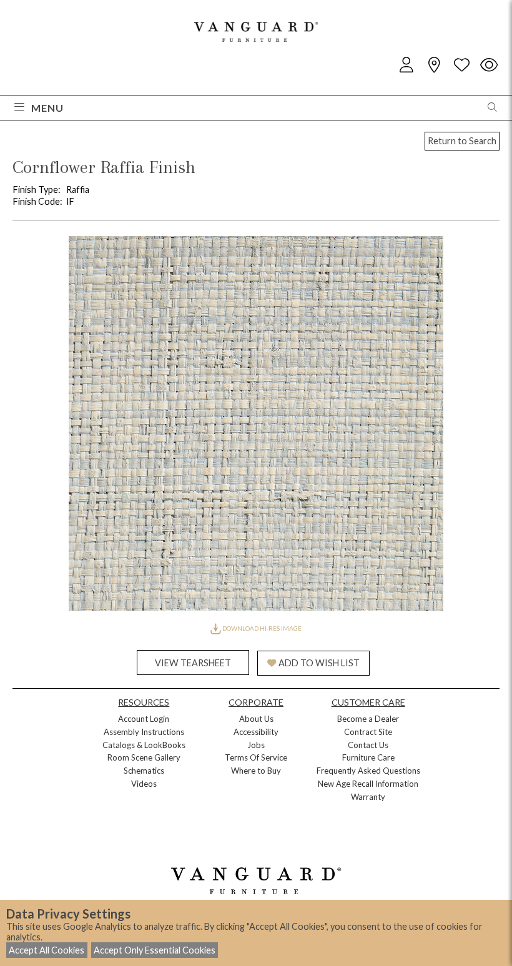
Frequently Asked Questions (368, 771)
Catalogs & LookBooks (143, 745)
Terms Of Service (256, 757)
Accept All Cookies (46, 950)
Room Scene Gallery (143, 757)
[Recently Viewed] (489, 65)
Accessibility (256, 732)
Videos (144, 784)
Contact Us (368, 745)
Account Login (143, 719)
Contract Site (368, 732)
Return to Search (462, 141)
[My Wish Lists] (461, 65)
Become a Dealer (368, 719)
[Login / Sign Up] (406, 65)
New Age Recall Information (368, 784)
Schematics (144, 771)
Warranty (368, 797)
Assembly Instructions (144, 732)
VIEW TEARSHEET (193, 663)
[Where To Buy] (434, 65)
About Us (256, 719)
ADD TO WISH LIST (319, 663)
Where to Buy (256, 771)
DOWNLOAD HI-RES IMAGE (261, 628)
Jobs (256, 745)
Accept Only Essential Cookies (154, 950)
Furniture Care (368, 757)
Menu (47, 108)
